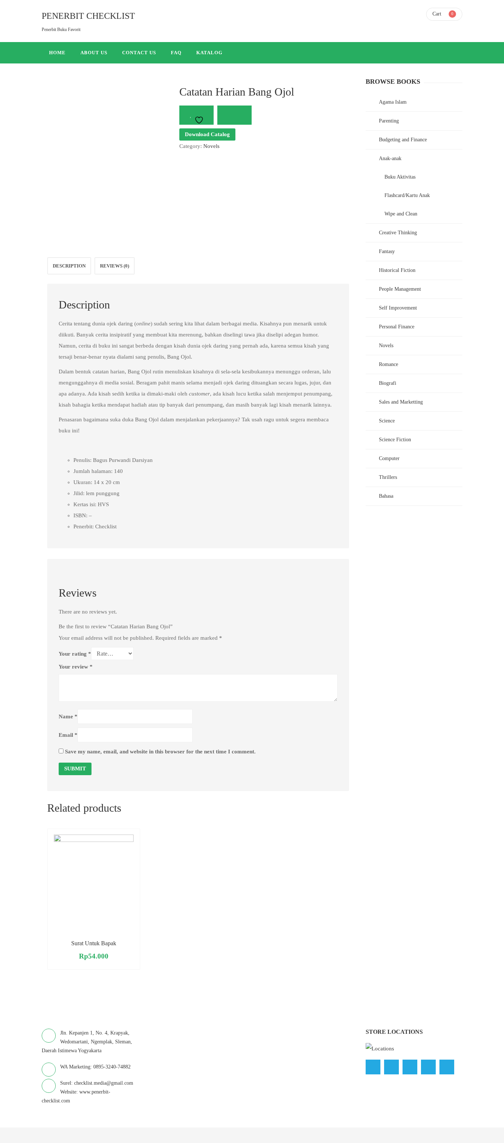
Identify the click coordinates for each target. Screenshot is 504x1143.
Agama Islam (393, 102)
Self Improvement (398, 308)
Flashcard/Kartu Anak (407, 195)
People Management (400, 289)
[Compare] (234, 115)
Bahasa (386, 496)
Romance (388, 364)
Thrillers (388, 477)
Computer (389, 458)
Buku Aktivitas (399, 177)
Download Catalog (207, 134)
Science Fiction (395, 439)
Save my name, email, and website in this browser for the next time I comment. (160, 751)
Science (387, 421)
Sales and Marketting (401, 402)
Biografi (387, 383)
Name (68, 716)
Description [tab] (69, 266)
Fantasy (387, 251)
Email (68, 735)
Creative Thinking (398, 232)
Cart (436, 14)
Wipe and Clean (400, 214)
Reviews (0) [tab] (114, 266)
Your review (76, 667)
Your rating (75, 654)
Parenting (389, 121)
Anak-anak (390, 158)
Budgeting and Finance (403, 139)
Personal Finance (396, 326)
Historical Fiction (397, 270)
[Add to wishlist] (196, 115)
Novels (211, 146)
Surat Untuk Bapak (93, 943)
